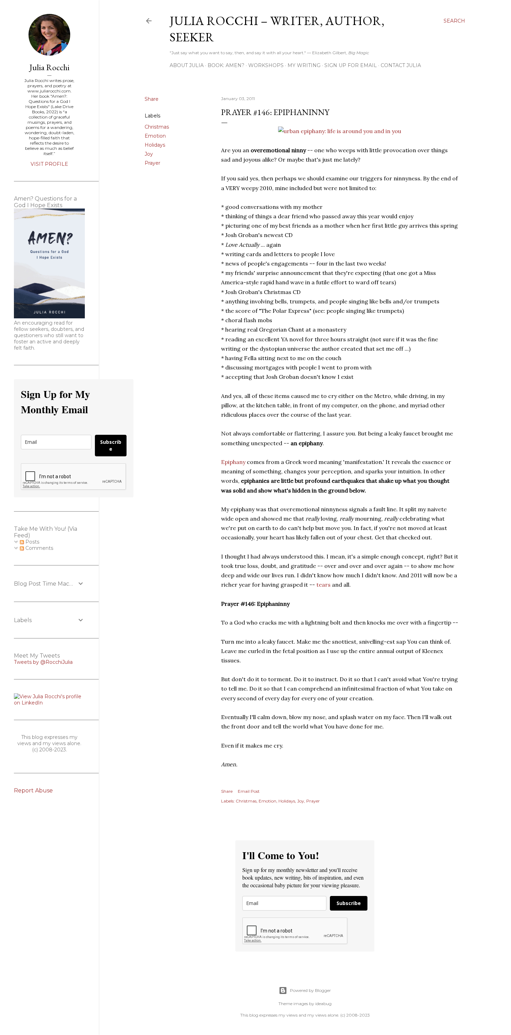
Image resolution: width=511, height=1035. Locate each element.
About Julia (187, 65)
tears (323, 584)
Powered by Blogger (310, 990)
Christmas (157, 127)
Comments (38, 548)
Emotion (155, 136)
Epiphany (233, 461)
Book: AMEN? (226, 65)
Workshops (266, 65)
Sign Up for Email (350, 65)
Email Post (249, 791)
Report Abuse (33, 790)
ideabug (323, 1003)
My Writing (304, 65)
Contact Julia (401, 65)
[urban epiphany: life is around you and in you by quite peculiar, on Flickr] (339, 131)
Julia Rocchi (50, 67)
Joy (149, 154)
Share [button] (152, 99)
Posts (31, 542)
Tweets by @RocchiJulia (43, 662)
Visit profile (49, 164)
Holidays (155, 145)
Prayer (152, 163)
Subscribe (348, 903)
